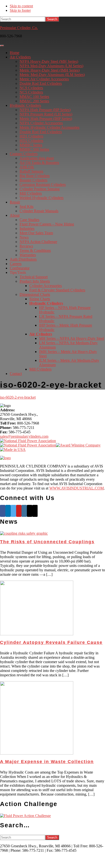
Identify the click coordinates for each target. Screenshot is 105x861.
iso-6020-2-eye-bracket (18, 397)
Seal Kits (26, 206)
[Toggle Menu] (2, 45)
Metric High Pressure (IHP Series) (46, 119)
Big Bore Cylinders (35, 176)
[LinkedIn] (8, 511)
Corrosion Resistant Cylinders (43, 184)
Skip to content (21, 6)
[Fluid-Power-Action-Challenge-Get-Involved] (25, 816)
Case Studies (29, 220)
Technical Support (34, 277)
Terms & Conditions (35, 250)
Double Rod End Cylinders (41, 83)
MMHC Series (31, 145)
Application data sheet (37, 158)
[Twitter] (13, 511)
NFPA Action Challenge (38, 242)
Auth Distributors (23, 259)
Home (14, 53)
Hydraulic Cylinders (25, 105)
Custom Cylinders (24, 154)
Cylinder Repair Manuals (39, 211)
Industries (27, 228)
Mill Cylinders (31, 193)
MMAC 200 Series (34, 101)
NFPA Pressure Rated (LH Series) (46, 114)
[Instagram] (24, 511)
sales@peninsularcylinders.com (24, 436)
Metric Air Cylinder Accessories (44, 79)
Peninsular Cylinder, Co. (19, 28)
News (24, 237)
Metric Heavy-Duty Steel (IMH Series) (50, 70)
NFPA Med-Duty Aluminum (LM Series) (51, 66)
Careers (15, 264)
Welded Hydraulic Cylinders (41, 198)
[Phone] (35, 511)
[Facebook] (2, 511)
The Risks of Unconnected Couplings (47, 541)
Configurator (20, 268)
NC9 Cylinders (31, 88)
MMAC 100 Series (34, 97)
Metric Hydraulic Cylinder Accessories (49, 127)
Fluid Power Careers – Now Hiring (47, 224)
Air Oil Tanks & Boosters (39, 162)
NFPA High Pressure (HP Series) (45, 110)
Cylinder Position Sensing (40, 189)
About (15, 215)
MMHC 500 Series (34, 149)
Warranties (28, 255)
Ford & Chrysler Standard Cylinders (57, 290)
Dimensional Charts (35, 294)
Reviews (26, 246)
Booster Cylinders (33, 180)
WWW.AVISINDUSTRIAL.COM (76, 488)
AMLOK (27, 167)
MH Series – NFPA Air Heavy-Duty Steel (71, 338)
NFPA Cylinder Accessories (41, 123)
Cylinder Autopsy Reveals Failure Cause (51, 642)
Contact (16, 374)
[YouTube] (18, 511)
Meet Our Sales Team (36, 233)
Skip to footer (20, 10)
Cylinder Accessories (45, 286)
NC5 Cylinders (31, 92)
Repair (15, 202)
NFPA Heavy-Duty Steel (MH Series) (49, 61)
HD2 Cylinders (31, 140)
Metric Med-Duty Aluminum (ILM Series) (52, 75)
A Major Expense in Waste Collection (47, 761)
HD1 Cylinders (31, 136)
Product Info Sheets (35, 281)
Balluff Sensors (31, 171)
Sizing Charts (39, 299)
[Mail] (29, 511)
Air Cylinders (20, 57)
